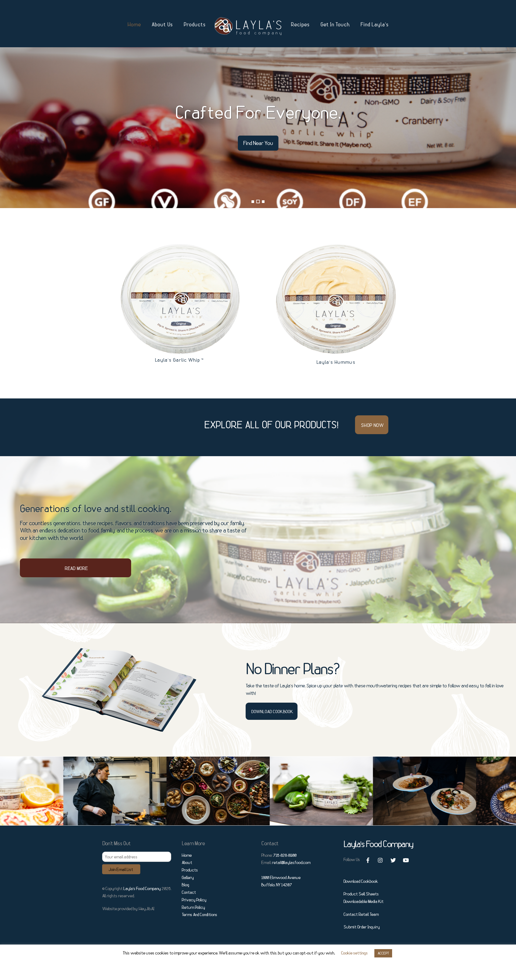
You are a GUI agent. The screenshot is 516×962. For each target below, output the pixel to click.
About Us (162, 24)
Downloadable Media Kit (363, 901)
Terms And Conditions (199, 914)
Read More (76, 568)
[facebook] (368, 858)
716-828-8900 (284, 855)
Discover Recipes (60, 143)
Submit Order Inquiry (361, 926)
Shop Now (372, 425)
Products (195, 24)
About (187, 862)
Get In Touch (335, 24)
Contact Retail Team (361, 914)
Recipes (300, 24)
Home (134, 24)
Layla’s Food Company (142, 888)
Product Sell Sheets (361, 893)
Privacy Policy (194, 899)
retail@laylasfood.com (291, 862)
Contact (189, 892)
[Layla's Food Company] (248, 25)
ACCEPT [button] (383, 953)
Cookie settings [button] (354, 952)
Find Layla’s (374, 24)
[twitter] (393, 858)
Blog (185, 884)
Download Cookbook (272, 711)
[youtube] (405, 858)
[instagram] (380, 858)
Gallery (188, 877)
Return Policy (193, 907)
